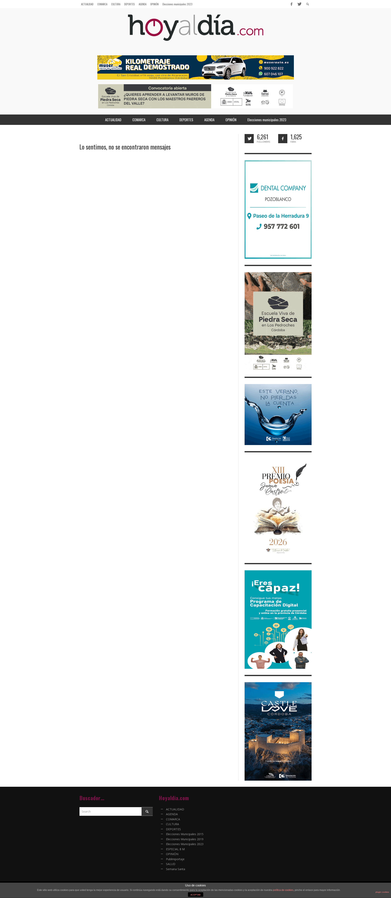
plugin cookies (382, 892)
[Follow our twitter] (249, 138)
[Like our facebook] (282, 138)
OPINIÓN (172, 854)
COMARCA (173, 819)
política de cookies (283, 890)
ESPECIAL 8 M (175, 849)
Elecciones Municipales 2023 (184, 844)
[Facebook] (291, 4)
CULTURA (172, 824)
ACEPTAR (195, 895)
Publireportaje (175, 859)
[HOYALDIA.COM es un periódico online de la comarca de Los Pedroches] (196, 31)
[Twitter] (299, 4)
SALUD (170, 864)
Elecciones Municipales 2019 (184, 839)
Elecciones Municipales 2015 (184, 834)
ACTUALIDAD (175, 809)
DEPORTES (173, 829)
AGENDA (172, 814)
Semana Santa (175, 869)
